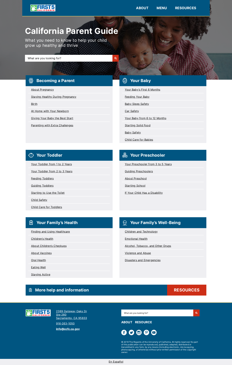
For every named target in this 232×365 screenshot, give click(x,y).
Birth (34, 104)
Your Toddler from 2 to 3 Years (51, 171)
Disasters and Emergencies (142, 260)
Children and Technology (141, 231)
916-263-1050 (65, 323)
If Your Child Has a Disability (144, 192)
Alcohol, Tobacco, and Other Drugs (148, 246)
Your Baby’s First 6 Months (142, 89)
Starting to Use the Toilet (48, 192)
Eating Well (38, 267)
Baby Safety (133, 132)
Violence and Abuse (138, 253)
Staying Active (40, 274)
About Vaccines (41, 253)
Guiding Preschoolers (139, 171)
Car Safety (132, 111)
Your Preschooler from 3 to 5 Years (148, 164)
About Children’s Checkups (49, 246)
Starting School (135, 185)
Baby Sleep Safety (137, 104)
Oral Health (38, 260)
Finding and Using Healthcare (50, 231)
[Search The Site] (196, 313)
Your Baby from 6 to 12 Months (145, 118)
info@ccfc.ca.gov (68, 329)
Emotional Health (136, 238)
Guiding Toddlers (42, 185)
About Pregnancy (42, 89)
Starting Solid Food (137, 125)
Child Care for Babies (139, 139)
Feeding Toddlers (42, 178)
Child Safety (39, 200)
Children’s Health (42, 238)
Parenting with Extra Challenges (52, 125)
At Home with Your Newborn (50, 111)
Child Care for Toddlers (46, 207)
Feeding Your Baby (137, 96)
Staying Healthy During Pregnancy (53, 96)
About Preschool (136, 178)
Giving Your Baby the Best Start (52, 118)
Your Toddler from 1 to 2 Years (51, 164)
